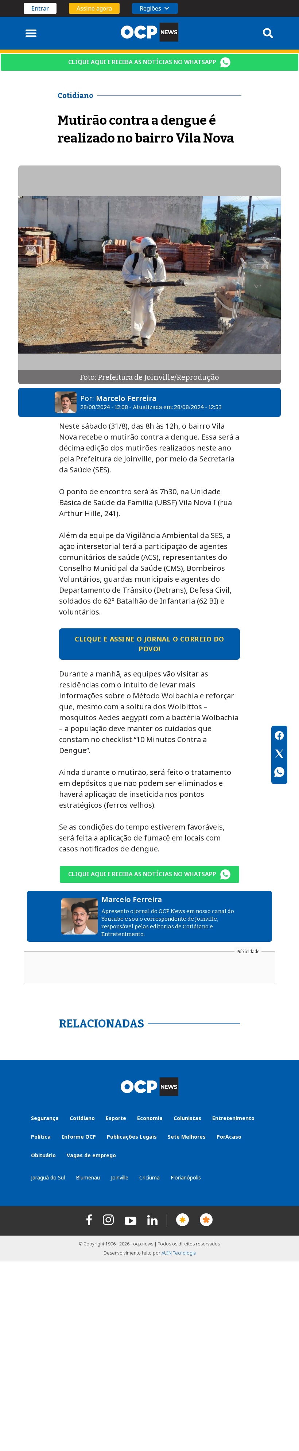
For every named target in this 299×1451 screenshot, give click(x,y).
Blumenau (88, 1177)
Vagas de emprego (91, 1155)
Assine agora (94, 8)
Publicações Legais (132, 1136)
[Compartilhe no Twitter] (279, 754)
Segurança (45, 1118)
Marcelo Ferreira (126, 398)
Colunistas (187, 1118)
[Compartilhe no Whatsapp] (279, 773)
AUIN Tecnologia (179, 1253)
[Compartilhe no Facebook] (279, 736)
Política (41, 1136)
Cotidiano (82, 1118)
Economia (150, 1118)
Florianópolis (186, 1177)
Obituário (43, 1155)
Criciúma (149, 1177)
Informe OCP (79, 1136)
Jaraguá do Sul (48, 1177)
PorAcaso (229, 1136)
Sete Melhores (187, 1136)
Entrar (40, 8)
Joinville (119, 1177)
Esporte (116, 1118)
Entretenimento (233, 1118)
